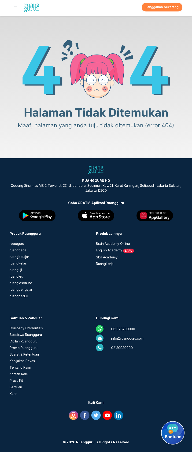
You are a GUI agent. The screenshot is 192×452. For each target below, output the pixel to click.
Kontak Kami (19, 374)
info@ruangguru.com (127, 338)
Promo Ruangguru (23, 348)
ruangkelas (18, 263)
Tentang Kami (20, 367)
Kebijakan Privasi (23, 361)
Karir (13, 394)
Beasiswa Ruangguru (26, 335)
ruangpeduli (19, 296)
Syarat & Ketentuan (24, 354)
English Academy (109, 250)
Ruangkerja (105, 264)
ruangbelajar (19, 257)
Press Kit (16, 380)
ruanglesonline (21, 283)
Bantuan (16, 387)
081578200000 (123, 329)
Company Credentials (26, 328)
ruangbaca (18, 250)
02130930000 (122, 348)
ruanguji (16, 270)
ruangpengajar (21, 289)
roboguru (17, 244)
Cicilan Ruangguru (23, 341)
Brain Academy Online (113, 244)
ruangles (16, 276)
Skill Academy (107, 257)
